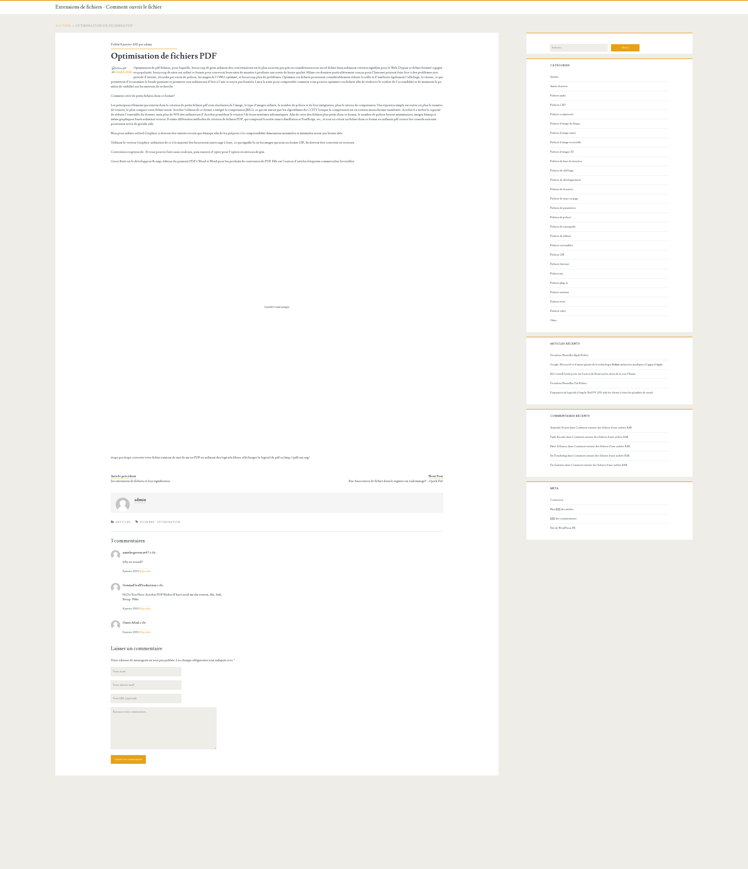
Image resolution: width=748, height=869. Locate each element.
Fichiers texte (557, 301)
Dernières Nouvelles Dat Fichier (568, 383)
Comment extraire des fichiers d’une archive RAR (604, 427)
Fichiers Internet (559, 264)
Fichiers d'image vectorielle (565, 142)
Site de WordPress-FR (562, 528)
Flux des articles (561, 509)
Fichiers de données (561, 189)
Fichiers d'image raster (563, 133)
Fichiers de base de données (566, 161)
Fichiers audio (558, 95)
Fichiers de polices (560, 217)
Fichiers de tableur (560, 236)
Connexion (556, 499)
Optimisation (168, 522)
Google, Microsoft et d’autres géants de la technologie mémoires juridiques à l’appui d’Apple (606, 364)
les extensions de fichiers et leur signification (140, 481)
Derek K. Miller (124, 71)
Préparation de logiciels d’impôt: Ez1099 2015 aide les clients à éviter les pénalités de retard (601, 392)
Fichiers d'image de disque (565, 123)
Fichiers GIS (557, 254)
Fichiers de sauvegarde (563, 226)
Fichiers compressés (561, 114)
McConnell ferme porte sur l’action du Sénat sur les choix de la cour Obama (592, 373)
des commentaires (563, 518)
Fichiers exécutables (561, 245)
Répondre (145, 571)
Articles (123, 522)
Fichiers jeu (556, 273)
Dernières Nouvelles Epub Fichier (569, 355)
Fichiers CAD (558, 105)
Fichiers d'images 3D (562, 151)
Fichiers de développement (565, 180)
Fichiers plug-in (559, 283)
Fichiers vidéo (558, 311)
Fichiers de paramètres (563, 208)
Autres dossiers (559, 86)
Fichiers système (559, 292)
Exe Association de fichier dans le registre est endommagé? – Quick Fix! (396, 481)
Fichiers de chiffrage (562, 170)
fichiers (147, 522)
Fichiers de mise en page (564, 198)
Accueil (63, 26)
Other (553, 320)
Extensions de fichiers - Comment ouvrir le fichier (108, 7)
